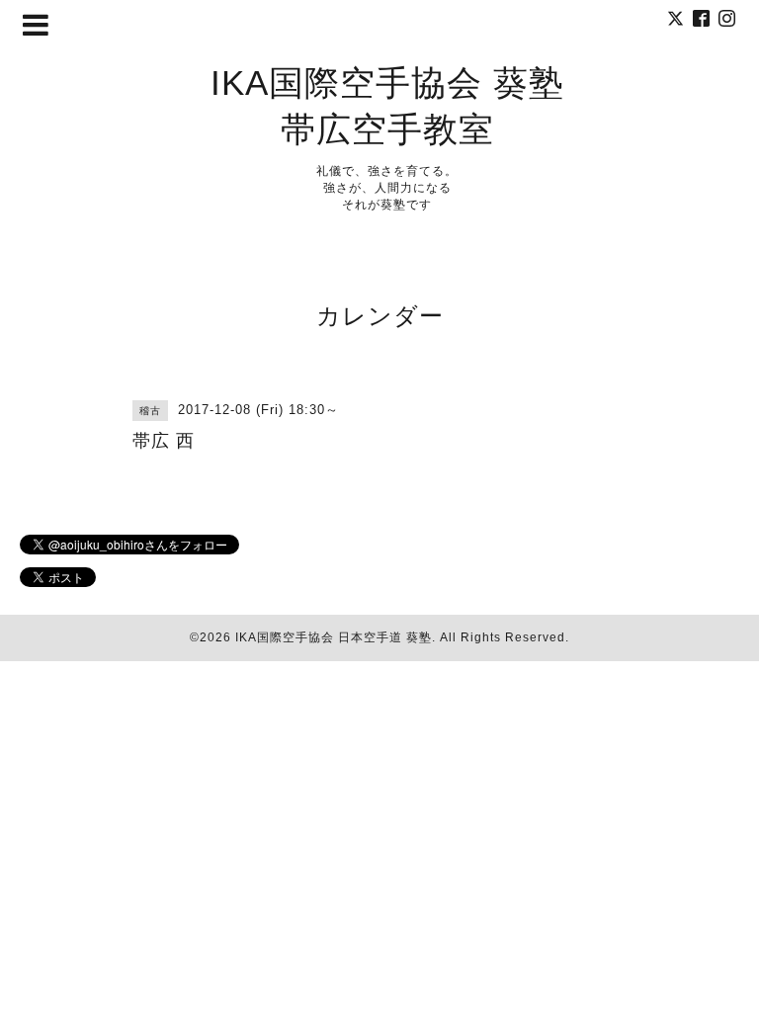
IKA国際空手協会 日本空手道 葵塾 (333, 637)
